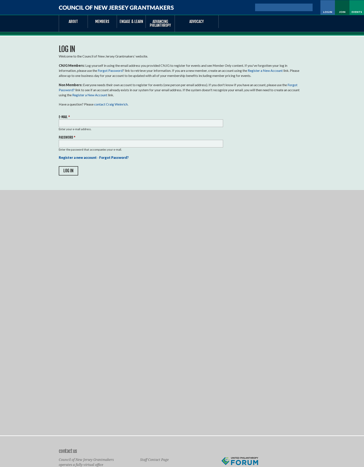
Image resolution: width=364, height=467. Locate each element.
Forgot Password (110, 70)
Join (342, 11)
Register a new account (78, 157)
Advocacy (196, 21)
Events (357, 11)
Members (102, 21)
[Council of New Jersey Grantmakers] (116, 7)
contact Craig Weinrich (111, 104)
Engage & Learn (131, 21)
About (73, 21)
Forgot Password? (114, 157)
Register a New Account (265, 70)
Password (67, 137)
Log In (327, 11)
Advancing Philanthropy (160, 23)
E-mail (64, 117)
